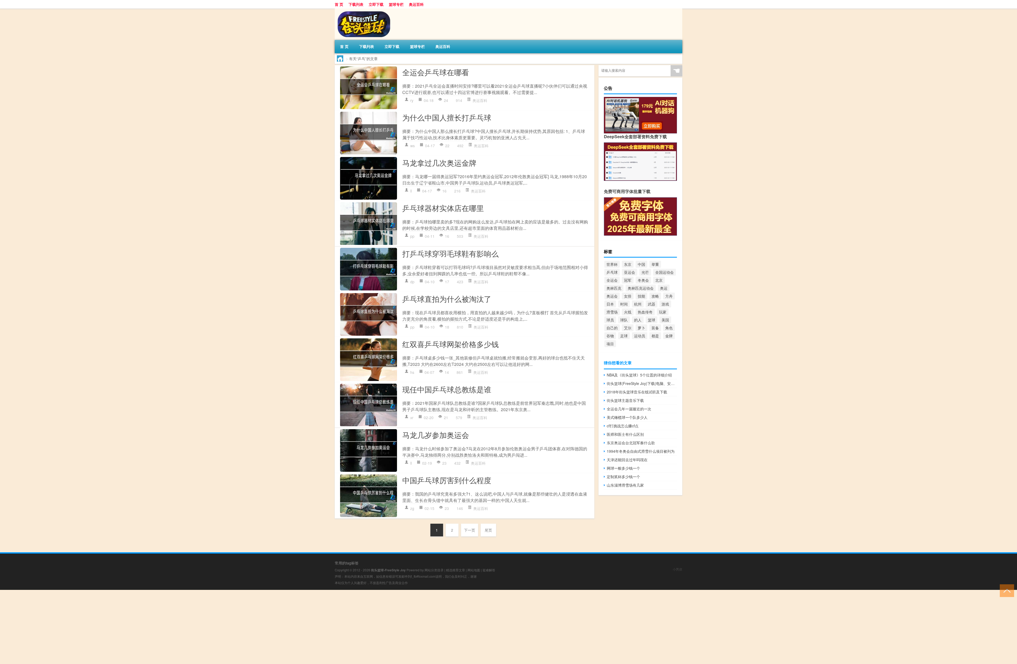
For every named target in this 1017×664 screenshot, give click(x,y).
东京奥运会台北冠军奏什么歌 (631, 442)
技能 (641, 296)
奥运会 (612, 296)
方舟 (669, 296)
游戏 (665, 304)
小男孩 (677, 569)
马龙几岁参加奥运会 (435, 434)
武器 (651, 304)
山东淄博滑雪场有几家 (625, 485)
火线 (627, 312)
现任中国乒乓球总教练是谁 (446, 389)
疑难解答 (489, 570)
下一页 (469, 530)
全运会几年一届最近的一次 (629, 408)
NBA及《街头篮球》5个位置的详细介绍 (639, 375)
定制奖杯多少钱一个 (623, 476)
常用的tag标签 (347, 563)
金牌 (669, 335)
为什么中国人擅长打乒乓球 (446, 117)
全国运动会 (664, 272)
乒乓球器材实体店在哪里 (443, 208)
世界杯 (612, 264)
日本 (610, 304)
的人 (637, 319)
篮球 (651, 319)
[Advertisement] (159, 627)
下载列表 (356, 4)
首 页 (339, 4)
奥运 (663, 288)
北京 (659, 280)
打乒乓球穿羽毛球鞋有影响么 (450, 253)
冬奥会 (643, 280)
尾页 (488, 530)
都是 (655, 335)
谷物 (610, 335)
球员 (610, 319)
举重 (655, 264)
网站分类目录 (434, 570)
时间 (624, 304)
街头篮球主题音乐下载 (625, 400)
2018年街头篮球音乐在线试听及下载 (637, 391)
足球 (624, 335)
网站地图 (473, 570)
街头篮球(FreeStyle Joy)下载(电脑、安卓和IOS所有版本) (642, 383)
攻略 (655, 296)
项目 (610, 343)
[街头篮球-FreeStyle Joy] (362, 10)
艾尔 (627, 327)
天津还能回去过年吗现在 (627, 459)
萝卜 (641, 327)
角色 (669, 327)
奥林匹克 (613, 288)
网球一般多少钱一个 (623, 468)
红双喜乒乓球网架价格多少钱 (450, 344)
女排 (627, 296)
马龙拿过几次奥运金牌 (439, 162)
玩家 (662, 312)
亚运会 (629, 272)
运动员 (639, 335)
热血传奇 (645, 312)
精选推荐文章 (455, 570)
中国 (641, 264)
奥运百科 (416, 4)
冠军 (627, 280)
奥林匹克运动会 (641, 288)
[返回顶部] (1006, 590)
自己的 (612, 327)
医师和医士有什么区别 (625, 434)
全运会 (612, 280)
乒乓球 (612, 272)
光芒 (645, 272)
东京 (627, 264)
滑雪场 (612, 312)
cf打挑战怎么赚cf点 (623, 425)
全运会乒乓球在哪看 (435, 72)
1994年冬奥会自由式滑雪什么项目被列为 (641, 451)
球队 (624, 319)
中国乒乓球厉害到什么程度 (446, 480)
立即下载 (376, 4)
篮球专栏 (396, 4)
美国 (665, 319)
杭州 (637, 304)
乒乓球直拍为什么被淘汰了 (446, 298)
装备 (655, 327)
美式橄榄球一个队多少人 (627, 417)
